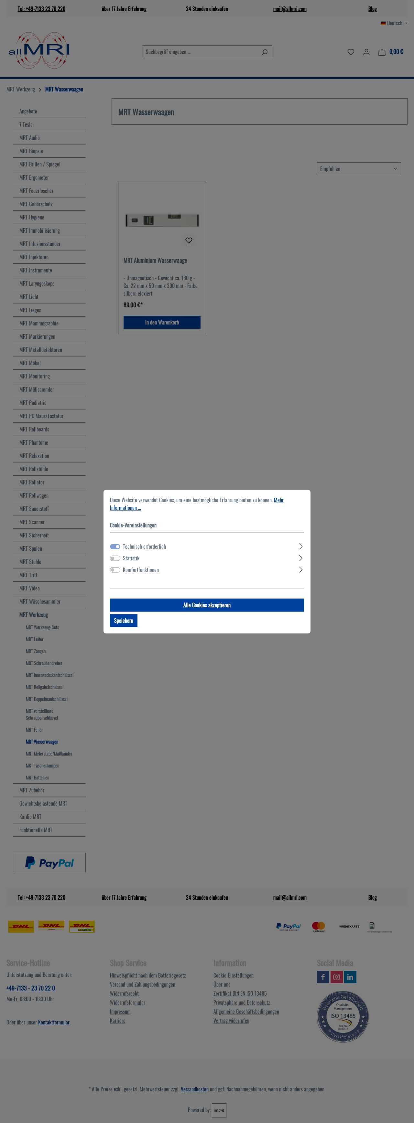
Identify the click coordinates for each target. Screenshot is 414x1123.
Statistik (131, 558)
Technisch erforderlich (144, 546)
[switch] (115, 558)
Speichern (123, 620)
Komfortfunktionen (141, 570)
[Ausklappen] (301, 545)
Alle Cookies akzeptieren (207, 605)
